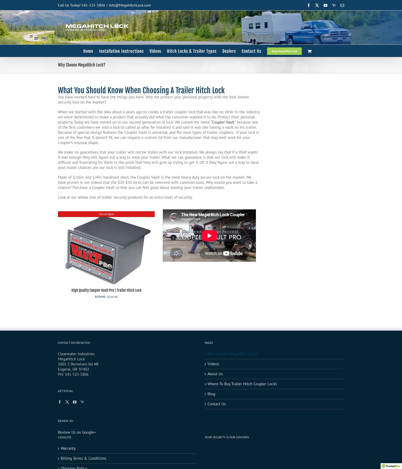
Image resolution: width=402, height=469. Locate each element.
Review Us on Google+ (77, 432)
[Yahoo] (82, 402)
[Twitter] (67, 402)
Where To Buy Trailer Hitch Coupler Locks (242, 384)
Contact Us (217, 404)
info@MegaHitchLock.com (130, 5)
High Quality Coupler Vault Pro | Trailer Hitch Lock (106, 290)
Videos (213, 364)
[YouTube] (75, 402)
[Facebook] (60, 402)
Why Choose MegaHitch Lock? (233, 354)
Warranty (68, 448)
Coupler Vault (223, 122)
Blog (211, 394)
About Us (215, 374)
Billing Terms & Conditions (83, 458)
